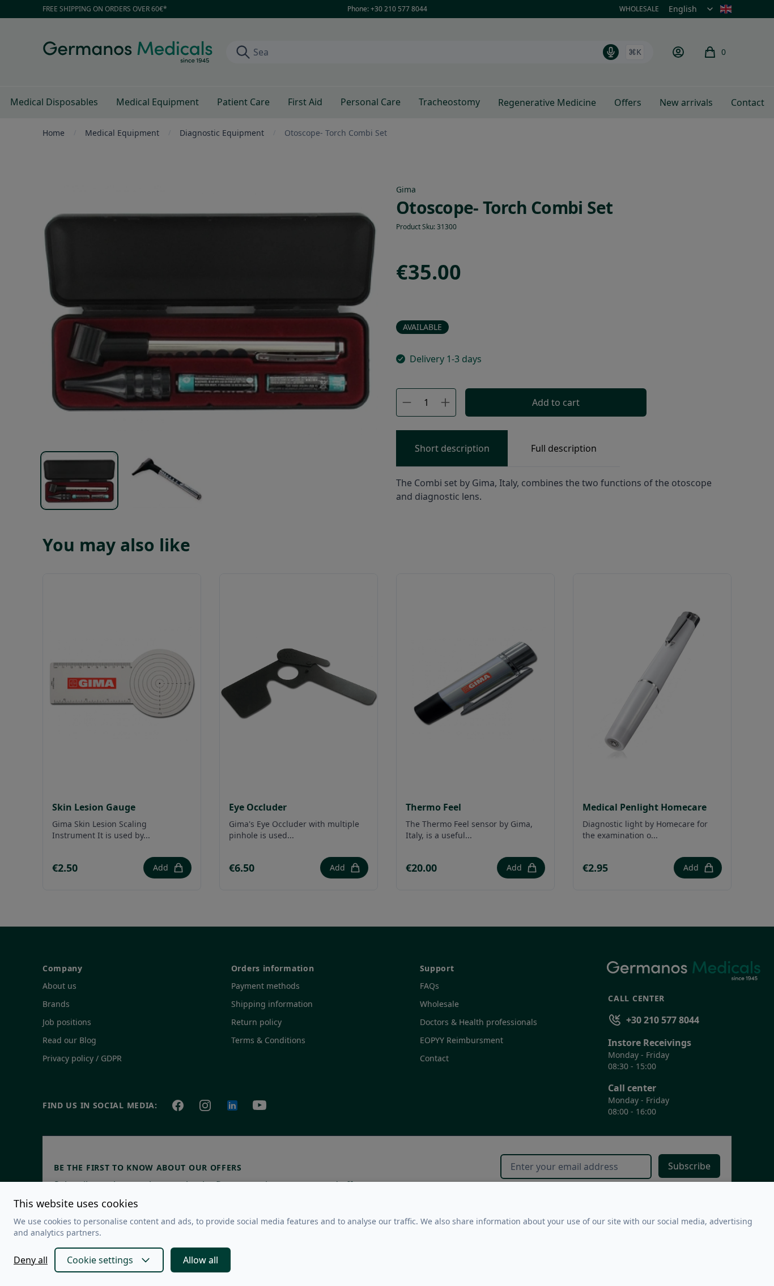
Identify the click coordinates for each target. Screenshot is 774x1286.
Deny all (31, 1260)
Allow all (200, 1260)
